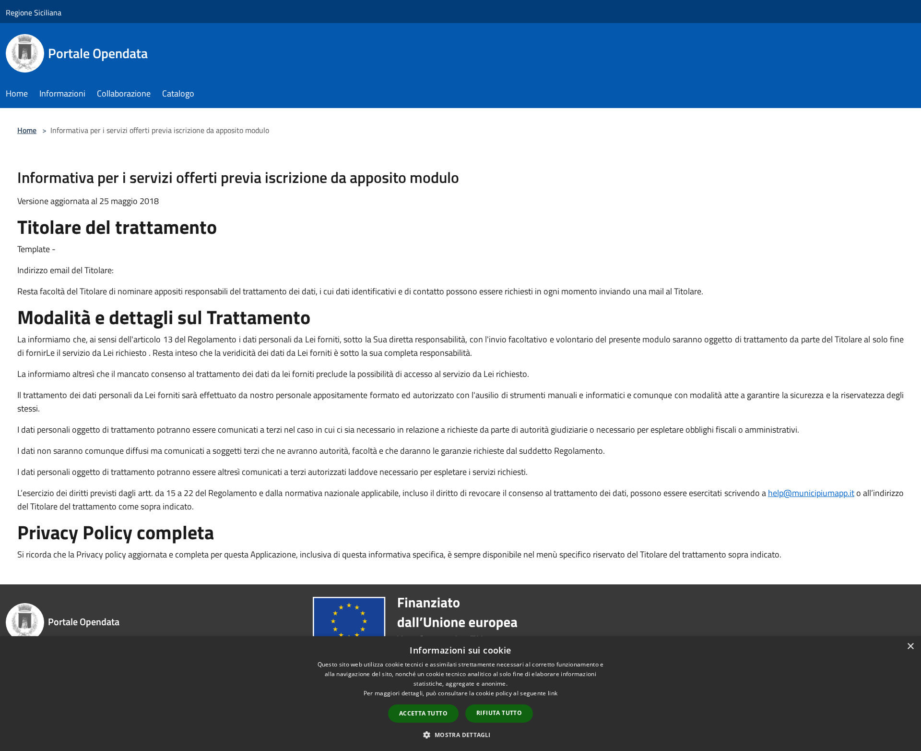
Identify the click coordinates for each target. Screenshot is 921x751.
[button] (460, 734)
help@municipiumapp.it (811, 492)
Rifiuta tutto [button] (499, 713)
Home (26, 130)
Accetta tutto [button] (423, 713)
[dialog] (460, 693)
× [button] (910, 646)
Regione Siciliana (33, 12)
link (552, 693)
